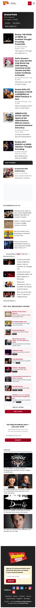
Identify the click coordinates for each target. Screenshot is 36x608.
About (15, 596)
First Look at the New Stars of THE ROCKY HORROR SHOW (24, 294)
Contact (22, 596)
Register (20, 3)
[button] (30, 3)
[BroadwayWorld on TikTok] (26, 588)
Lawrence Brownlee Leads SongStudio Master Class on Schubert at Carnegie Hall (24, 264)
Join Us (28, 596)
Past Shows (16, 23)
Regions (19, 599)
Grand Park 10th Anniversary (21, 170)
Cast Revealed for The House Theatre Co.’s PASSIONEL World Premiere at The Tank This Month (17, 491)
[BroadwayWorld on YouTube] (13, 592)
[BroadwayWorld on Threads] (30, 588)
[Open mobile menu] (34, 3)
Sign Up (11, 581)
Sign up (18, 440)
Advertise (8, 596)
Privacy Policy (23, 603)
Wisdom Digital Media (24, 601)
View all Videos (8, 301)
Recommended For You (11, 205)
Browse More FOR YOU (16, 254)
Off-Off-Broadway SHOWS (16, 306)
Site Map (27, 599)
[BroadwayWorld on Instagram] (17, 588)
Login (25, 3)
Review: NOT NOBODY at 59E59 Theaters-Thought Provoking (23, 145)
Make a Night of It (10, 26)
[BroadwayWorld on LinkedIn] (22, 588)
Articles (7, 23)
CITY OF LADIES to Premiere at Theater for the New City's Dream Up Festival (17, 511)
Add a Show (18, 411)
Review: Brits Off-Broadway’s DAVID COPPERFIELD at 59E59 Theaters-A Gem (23, 94)
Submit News (10, 599)
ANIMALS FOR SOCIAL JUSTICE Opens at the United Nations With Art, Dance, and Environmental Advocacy (23, 120)
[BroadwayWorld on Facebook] (13, 588)
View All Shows (18, 407)
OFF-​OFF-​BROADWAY (13, 3)
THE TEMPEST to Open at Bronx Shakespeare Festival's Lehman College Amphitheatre (17, 470)
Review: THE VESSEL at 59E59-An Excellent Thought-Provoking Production (23, 39)
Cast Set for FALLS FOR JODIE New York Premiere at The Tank (17, 530)
